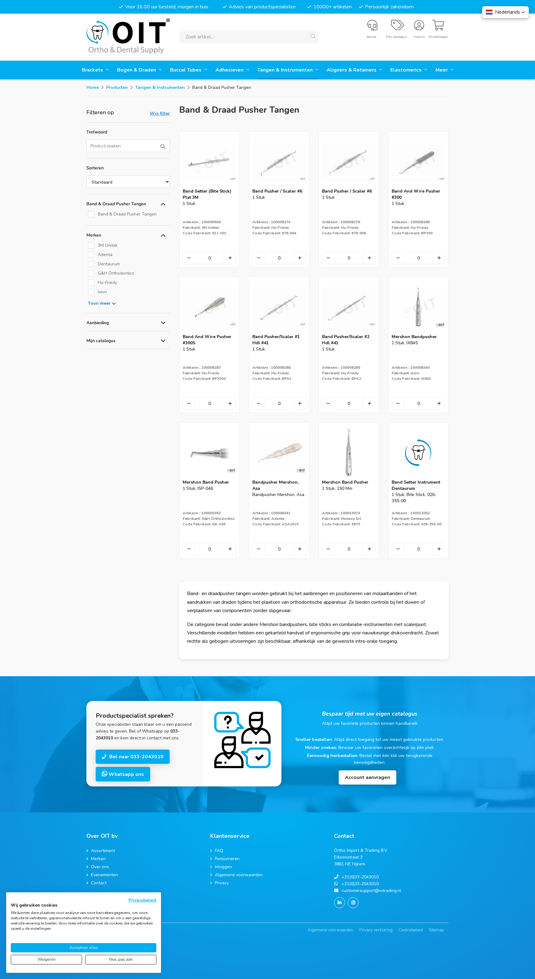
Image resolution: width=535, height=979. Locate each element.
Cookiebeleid (410, 930)
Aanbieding (97, 323)
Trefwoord (96, 132)
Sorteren (95, 168)
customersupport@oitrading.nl (371, 891)
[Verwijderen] (189, 258)
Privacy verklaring (376, 930)
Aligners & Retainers (352, 70)
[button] (505, 12)
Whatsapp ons (125, 774)
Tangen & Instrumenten (285, 70)
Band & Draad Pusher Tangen (116, 204)
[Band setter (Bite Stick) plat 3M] (209, 186)
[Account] (419, 27)
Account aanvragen (367, 777)
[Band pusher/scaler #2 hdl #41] (349, 332)
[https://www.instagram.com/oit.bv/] (353, 902)
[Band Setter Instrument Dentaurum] (418, 477)
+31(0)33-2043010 (360, 877)
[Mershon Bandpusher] (418, 332)
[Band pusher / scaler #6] (279, 186)
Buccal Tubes (186, 70)
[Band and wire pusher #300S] (209, 332)
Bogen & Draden (137, 70)
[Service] (372, 27)
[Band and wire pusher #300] (418, 186)
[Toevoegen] (230, 258)
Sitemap (436, 930)
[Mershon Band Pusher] (209, 477)
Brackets (93, 70)
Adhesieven (230, 70)
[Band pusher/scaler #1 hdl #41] (279, 332)
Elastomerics (406, 70)
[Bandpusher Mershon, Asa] (279, 477)
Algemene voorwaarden (330, 930)
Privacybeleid (142, 900)
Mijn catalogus (100, 341)
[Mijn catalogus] (397, 27)
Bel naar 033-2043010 (136, 756)
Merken (93, 235)
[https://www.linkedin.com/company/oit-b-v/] (339, 902)
